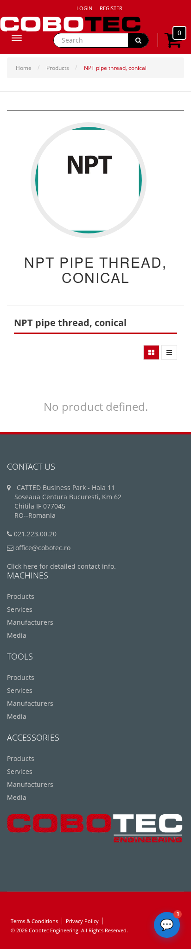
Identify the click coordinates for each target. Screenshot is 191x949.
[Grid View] (151, 352)
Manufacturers (30, 622)
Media (16, 635)
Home (24, 68)
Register (111, 8)
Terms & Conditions (34, 921)
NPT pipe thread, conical (115, 68)
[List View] (169, 352)
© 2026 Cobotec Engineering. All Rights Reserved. (69, 930)
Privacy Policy (82, 921)
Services (19, 609)
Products (57, 68)
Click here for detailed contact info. (61, 566)
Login (84, 8)
